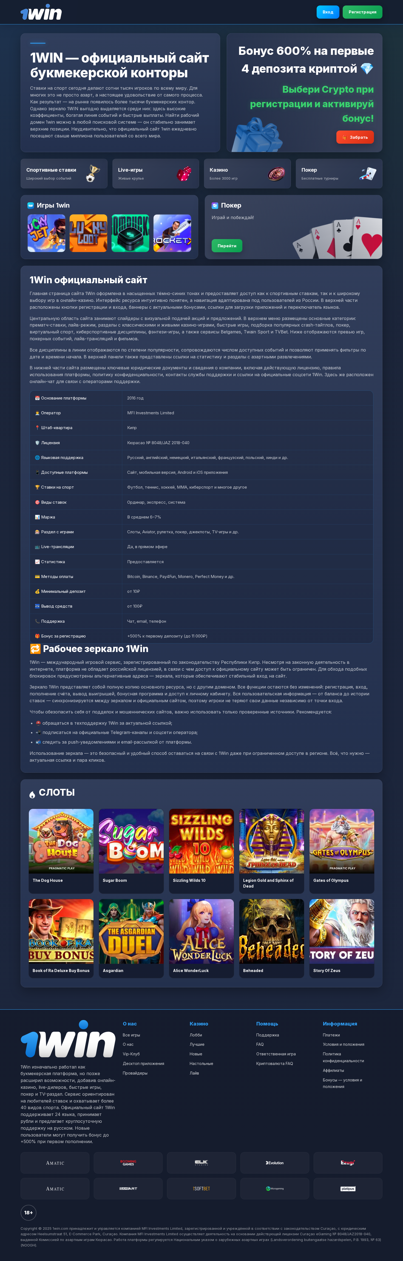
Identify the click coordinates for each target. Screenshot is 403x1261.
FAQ (260, 1044)
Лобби (196, 1035)
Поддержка (267, 1035)
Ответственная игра (276, 1054)
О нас (128, 1044)
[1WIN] (41, 12)
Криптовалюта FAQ (274, 1063)
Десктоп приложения (143, 1063)
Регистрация (362, 12)
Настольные (201, 1063)
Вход (328, 12)
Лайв (194, 1073)
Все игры (131, 1035)
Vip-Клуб (131, 1054)
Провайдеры (135, 1073)
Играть (61, 841)
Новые (196, 1054)
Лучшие (197, 1044)
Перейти (227, 245)
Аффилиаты (333, 1070)
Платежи (331, 1035)
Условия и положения (343, 1044)
